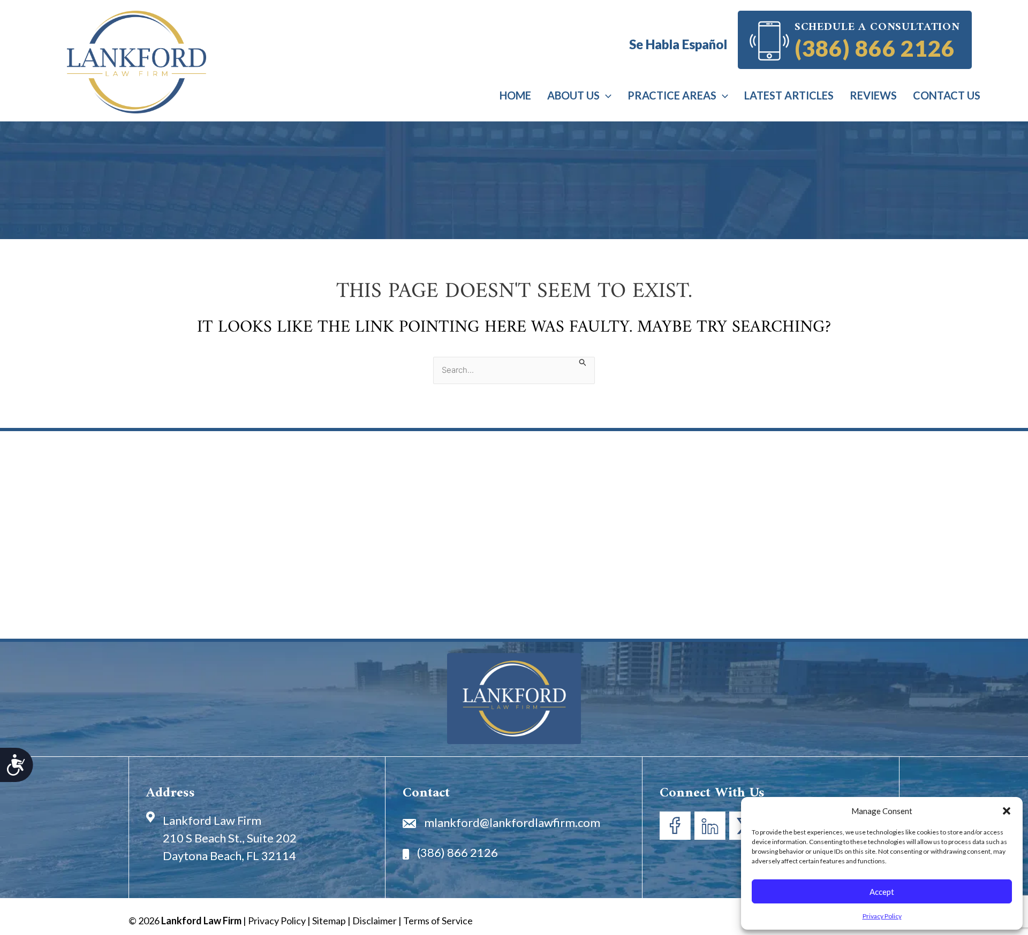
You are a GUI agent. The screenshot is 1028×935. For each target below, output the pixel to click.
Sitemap (329, 920)
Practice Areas (672, 95)
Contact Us (946, 95)
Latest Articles (789, 95)
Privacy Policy (882, 916)
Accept (882, 891)
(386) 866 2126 (875, 47)
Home (515, 95)
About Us (573, 95)
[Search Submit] (583, 362)
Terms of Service (438, 920)
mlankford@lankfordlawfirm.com (512, 822)
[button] (1006, 811)
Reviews (873, 95)
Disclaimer (374, 920)
